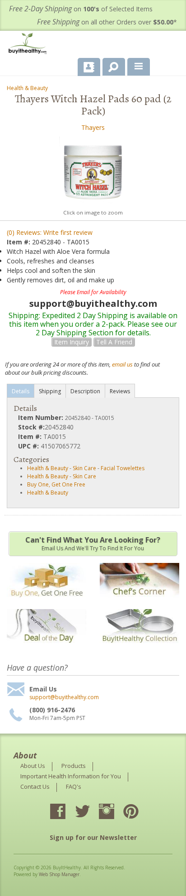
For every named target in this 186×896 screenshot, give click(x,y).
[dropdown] (138, 67)
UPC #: (29, 446)
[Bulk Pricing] (139, 648)
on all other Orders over (107, 22)
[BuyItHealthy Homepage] (29, 44)
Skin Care (84, 468)
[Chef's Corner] (139, 602)
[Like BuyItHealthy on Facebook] (66, 812)
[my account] (89, 67)
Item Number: (41, 417)
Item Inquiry (71, 342)
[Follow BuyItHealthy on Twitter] (90, 812)
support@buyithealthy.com (64, 697)
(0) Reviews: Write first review (50, 232)
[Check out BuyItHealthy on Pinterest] (139, 812)
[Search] (110, 65)
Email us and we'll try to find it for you (92, 543)
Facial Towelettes (122, 468)
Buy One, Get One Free (56, 484)
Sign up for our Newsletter (93, 837)
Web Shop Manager (59, 874)
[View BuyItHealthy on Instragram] (114, 812)
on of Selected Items (81, 9)
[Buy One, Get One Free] (46, 602)
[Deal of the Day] (46, 648)
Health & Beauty (27, 88)
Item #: (19, 242)
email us (122, 364)
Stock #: (31, 427)
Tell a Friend (114, 342)
